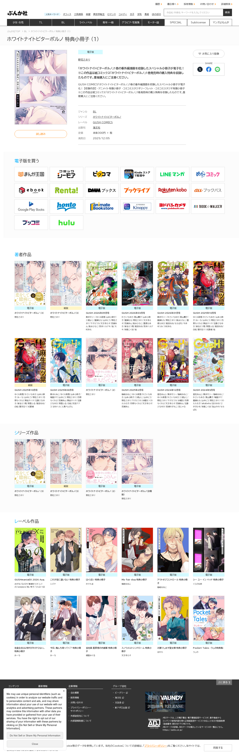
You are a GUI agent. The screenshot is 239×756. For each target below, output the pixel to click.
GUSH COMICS (103, 122)
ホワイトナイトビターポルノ (107, 117)
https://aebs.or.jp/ (173, 730)
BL (94, 111)
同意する (218, 748)
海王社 (96, 127)
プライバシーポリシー (155, 746)
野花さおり (84, 59)
